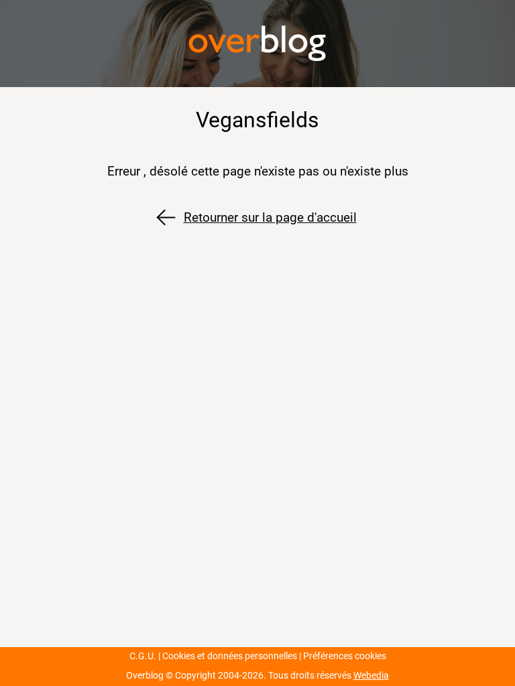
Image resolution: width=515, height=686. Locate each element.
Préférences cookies (344, 656)
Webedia (371, 675)
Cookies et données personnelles (229, 656)
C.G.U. (142, 656)
